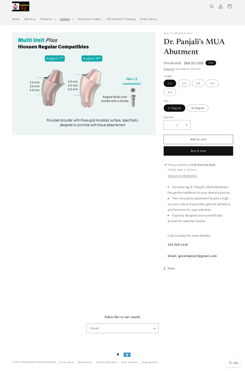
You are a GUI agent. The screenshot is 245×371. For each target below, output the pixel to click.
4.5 (212, 83)
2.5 (184, 83)
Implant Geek (28, 361)
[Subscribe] (154, 328)
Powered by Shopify (46, 361)
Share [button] (171, 268)
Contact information (106, 362)
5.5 (170, 92)
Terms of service (129, 362)
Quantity (169, 117)
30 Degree (197, 108)
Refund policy (85, 362)
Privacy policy (67, 362)
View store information (182, 176)
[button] (47, 19)
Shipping (169, 68)
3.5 (198, 83)
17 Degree (174, 108)
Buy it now (198, 151)
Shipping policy (150, 362)
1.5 (170, 83)
